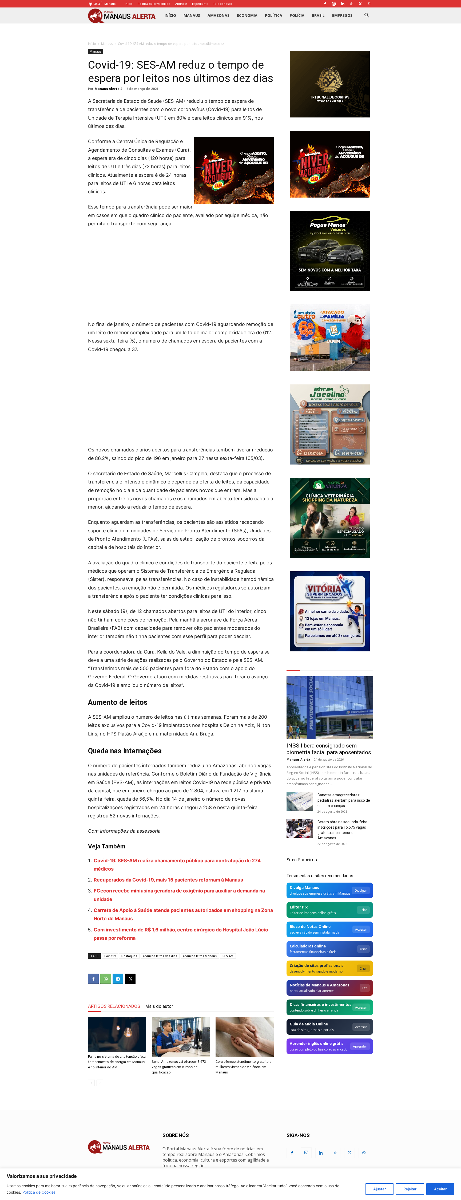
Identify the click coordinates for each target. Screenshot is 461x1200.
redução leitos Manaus (200, 956)
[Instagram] (334, 3)
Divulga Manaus (304, 887)
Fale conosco (222, 4)
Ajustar (379, 1189)
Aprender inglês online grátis (316, 1043)
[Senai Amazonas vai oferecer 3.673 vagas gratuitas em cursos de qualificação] (181, 1037)
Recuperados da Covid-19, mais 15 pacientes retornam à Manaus (168, 880)
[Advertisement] (181, 272)
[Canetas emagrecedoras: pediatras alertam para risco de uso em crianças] (300, 801)
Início (129, 4)
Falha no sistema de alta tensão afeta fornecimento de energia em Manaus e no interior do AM (117, 1062)
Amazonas (218, 15)
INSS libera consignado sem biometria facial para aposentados (329, 749)
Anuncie (181, 4)
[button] (366, 15)
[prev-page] (91, 1083)
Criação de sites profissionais (316, 965)
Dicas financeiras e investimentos (320, 1004)
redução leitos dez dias (160, 956)
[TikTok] (351, 3)
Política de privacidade (154, 4)
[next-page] (100, 1083)
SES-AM (227, 956)
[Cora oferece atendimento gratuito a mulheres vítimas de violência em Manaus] (245, 1037)
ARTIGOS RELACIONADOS (114, 1006)
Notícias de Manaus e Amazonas (319, 984)
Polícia (297, 15)
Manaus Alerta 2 (108, 88)
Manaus (192, 15)
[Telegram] (118, 979)
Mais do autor (159, 1006)
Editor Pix (299, 907)
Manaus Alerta (298, 759)
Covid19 (110, 956)
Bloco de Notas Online (310, 926)
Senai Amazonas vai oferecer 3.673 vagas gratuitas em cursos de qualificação (179, 1067)
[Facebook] (325, 3)
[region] (230, 1184)
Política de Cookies (38, 1192)
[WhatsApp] (369, 3)
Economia (247, 15)
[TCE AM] (330, 84)
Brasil (318, 15)
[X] (360, 3)
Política (273, 15)
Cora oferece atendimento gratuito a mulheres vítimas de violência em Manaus (243, 1067)
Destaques (129, 956)
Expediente (200, 4)
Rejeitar (409, 1189)
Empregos (342, 15)
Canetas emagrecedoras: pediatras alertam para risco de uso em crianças (343, 800)
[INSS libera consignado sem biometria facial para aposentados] (330, 707)
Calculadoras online (308, 946)
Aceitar (440, 1189)
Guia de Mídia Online (309, 1023)
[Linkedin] (343, 3)
